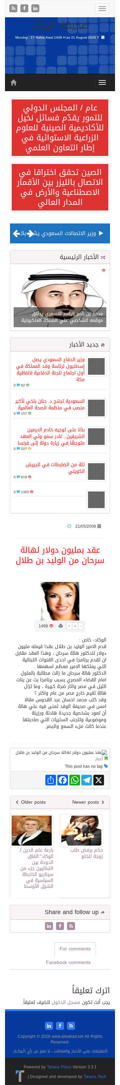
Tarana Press (59, 1067)
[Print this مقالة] (61, 626)
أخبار (99, 758)
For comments (75, 948)
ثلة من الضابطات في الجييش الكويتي (55, 468)
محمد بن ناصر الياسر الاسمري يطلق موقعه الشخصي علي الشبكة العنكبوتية (62, 317)
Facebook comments (68, 962)
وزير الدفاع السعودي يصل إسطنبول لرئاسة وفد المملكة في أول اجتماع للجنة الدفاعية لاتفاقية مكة (50, 369)
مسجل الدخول (66, 1002)
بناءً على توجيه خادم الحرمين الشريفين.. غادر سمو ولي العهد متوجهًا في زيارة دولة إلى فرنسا (51, 436)
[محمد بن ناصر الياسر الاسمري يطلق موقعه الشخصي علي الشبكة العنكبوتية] (60, 297)
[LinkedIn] (35, 8)
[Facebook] (25, 8)
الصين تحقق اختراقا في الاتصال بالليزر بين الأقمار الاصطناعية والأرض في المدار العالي (60, 187)
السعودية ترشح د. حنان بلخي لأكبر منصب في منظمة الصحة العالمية (50, 404)
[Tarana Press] (20, 1076)
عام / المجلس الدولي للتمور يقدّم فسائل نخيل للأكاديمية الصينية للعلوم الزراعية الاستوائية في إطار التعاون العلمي (60, 127)
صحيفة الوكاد (60, 25)
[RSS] (14, 8)
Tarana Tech (95, 1076)
